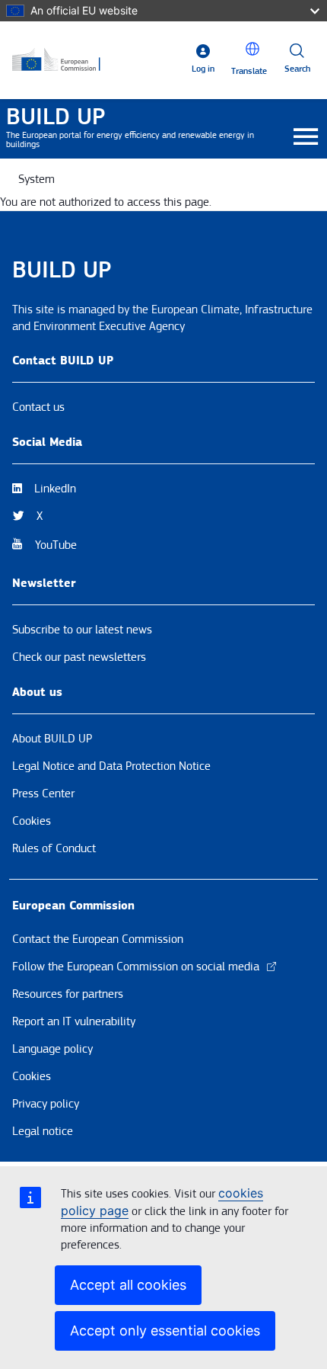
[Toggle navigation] (305, 137)
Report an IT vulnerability (73, 1021)
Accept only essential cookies (165, 1331)
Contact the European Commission (97, 939)
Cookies (31, 821)
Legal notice (42, 1131)
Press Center (43, 793)
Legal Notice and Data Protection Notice (111, 766)
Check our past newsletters (79, 657)
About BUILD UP (52, 738)
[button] (252, 49)
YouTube (56, 545)
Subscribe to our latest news (82, 629)
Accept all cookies (128, 1285)
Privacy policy (45, 1103)
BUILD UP (55, 116)
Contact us (38, 407)
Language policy (52, 1048)
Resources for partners (67, 994)
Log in (203, 69)
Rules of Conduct (54, 848)
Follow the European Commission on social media (135, 966)
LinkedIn (55, 488)
